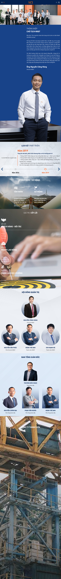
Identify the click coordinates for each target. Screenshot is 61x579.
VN (4, 2)
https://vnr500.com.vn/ (49, 159)
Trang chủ (3, 17)
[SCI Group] (31, 2)
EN (2, 2)
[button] (2, 169)
